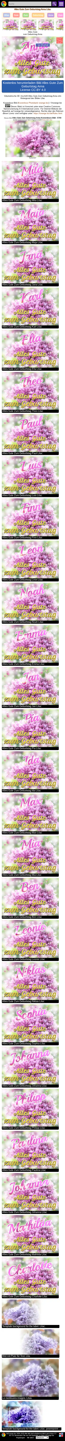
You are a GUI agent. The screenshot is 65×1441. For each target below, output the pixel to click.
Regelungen (20, 1438)
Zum (26, 15)
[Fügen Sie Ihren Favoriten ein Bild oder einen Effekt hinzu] (6, 40)
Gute (16, 15)
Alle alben (30, 1438)
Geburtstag (38, 15)
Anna (50, 15)
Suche (54, 4)
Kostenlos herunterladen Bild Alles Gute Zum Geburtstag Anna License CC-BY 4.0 (33, 86)
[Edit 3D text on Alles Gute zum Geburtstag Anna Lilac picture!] (60, 40)
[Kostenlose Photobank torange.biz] (4, 4)
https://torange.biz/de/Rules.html (48, 113)
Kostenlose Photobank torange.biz (33, 103)
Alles (6, 15)
